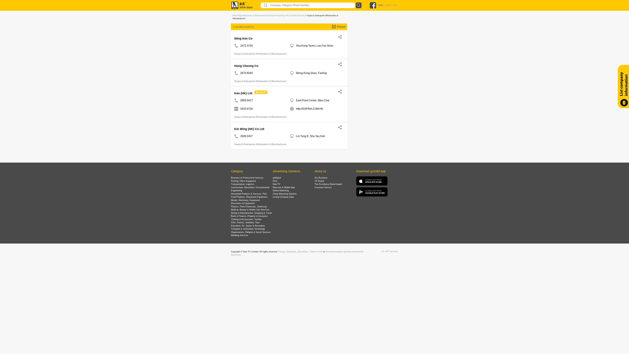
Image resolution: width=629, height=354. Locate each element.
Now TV (276, 184)
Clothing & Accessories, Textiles (246, 219)
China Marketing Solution (284, 194)
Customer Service (323, 187)
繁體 (388, 5)
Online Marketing (281, 190)
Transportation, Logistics (242, 184)
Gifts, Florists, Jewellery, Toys (245, 222)
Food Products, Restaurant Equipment (249, 197)
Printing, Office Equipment (243, 181)
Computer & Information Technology (248, 229)
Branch (261, 92)
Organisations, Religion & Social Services (251, 232)
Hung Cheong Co (246, 66)
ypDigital (277, 178)
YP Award (319, 181)
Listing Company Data (283, 197)
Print (275, 181)
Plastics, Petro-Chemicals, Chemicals (249, 206)
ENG (380, 5)
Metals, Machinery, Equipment (245, 200)
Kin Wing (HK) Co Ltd (249, 129)
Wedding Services (239, 235)
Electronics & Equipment (243, 203)
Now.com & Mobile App (284, 187)
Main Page (237, 15)
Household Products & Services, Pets (249, 194)
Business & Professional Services (259, 15)
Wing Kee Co (243, 38)
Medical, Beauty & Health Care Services (250, 209)
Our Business (320, 178)
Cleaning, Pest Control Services (290, 15)
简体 (395, 5)
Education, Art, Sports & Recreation (248, 226)
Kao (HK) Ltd (243, 93)
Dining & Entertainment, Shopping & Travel (251, 213)
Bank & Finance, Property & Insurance (249, 216)
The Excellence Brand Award (328, 184)
